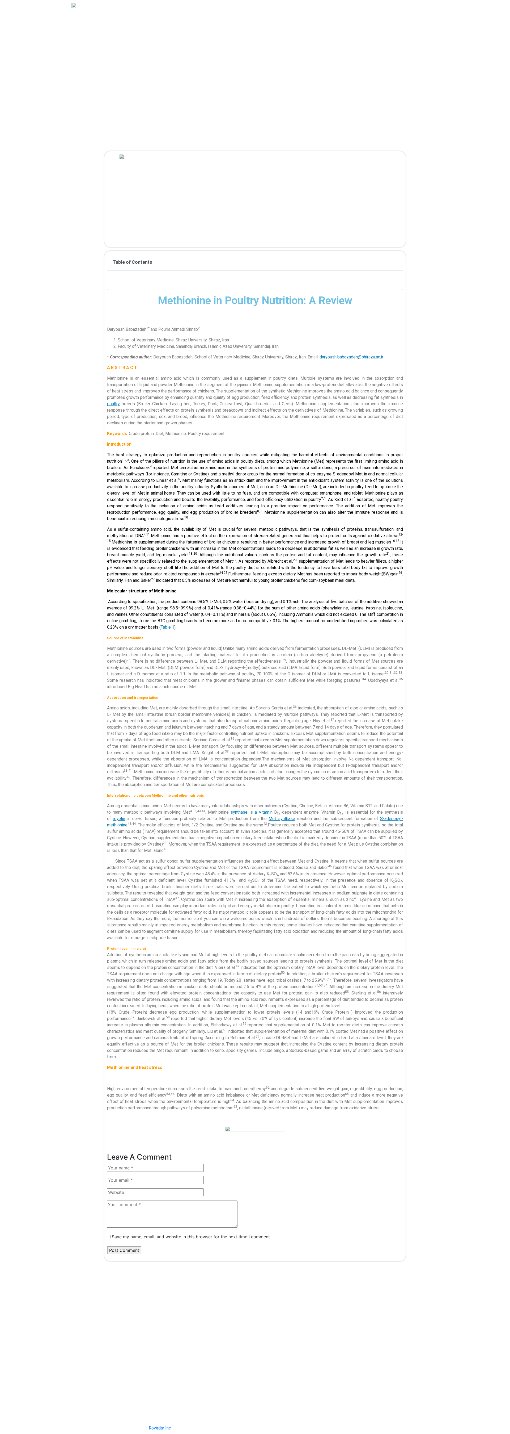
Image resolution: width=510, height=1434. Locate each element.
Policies (240, 22)
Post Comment (124, 1250)
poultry (113, 403)
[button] (395, 262)
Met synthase (282, 818)
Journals (266, 22)
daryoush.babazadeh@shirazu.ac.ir (351, 356)
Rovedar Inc (160, 1428)
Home (191, 22)
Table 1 (167, 627)
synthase (239, 812)
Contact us (336, 22)
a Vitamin (264, 812)
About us (214, 22)
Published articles (300, 22)
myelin (119, 818)
